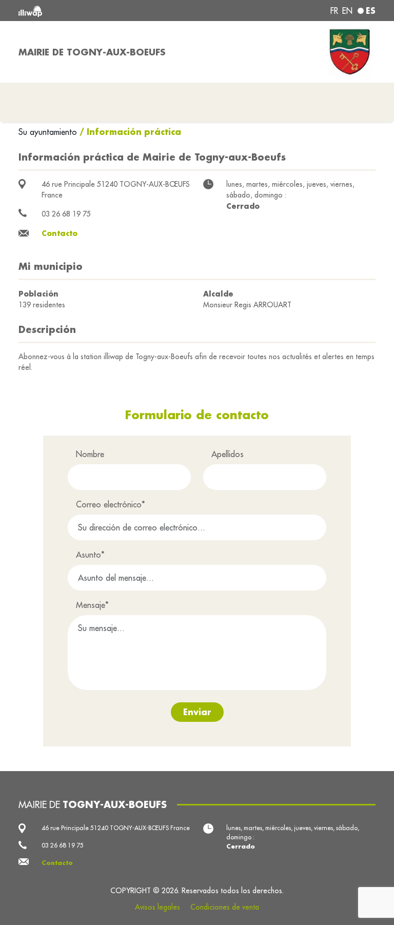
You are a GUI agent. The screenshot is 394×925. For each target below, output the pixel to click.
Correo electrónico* (110, 504)
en (347, 11)
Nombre (90, 454)
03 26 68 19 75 (66, 214)
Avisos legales (157, 907)
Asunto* (90, 554)
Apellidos (227, 454)
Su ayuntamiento (49, 132)
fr (334, 11)
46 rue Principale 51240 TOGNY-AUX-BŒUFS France (116, 828)
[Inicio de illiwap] (89, 10)
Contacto (59, 233)
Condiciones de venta (224, 907)
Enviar (197, 711)
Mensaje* (92, 605)
